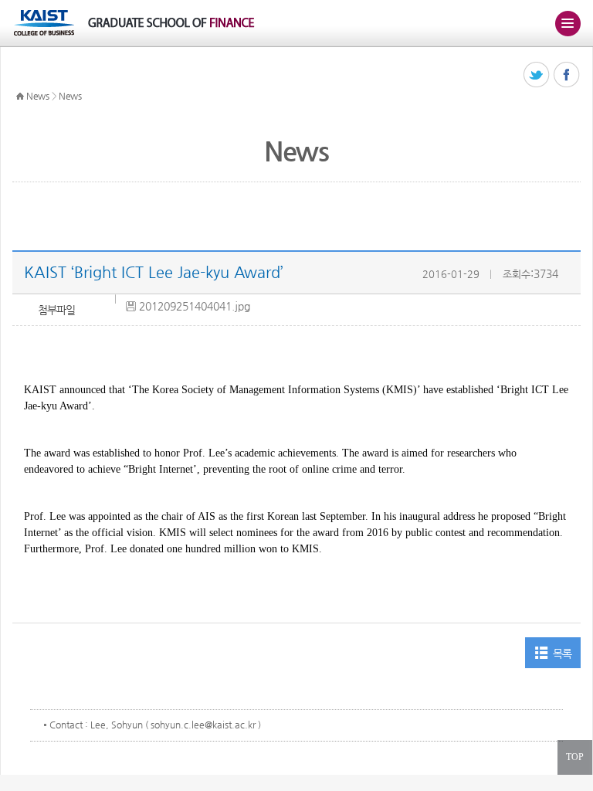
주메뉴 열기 (567, 23)
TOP (575, 757)
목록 (562, 653)
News (37, 95)
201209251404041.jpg (194, 306)
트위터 (537, 75)
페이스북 (567, 75)
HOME (20, 96)
